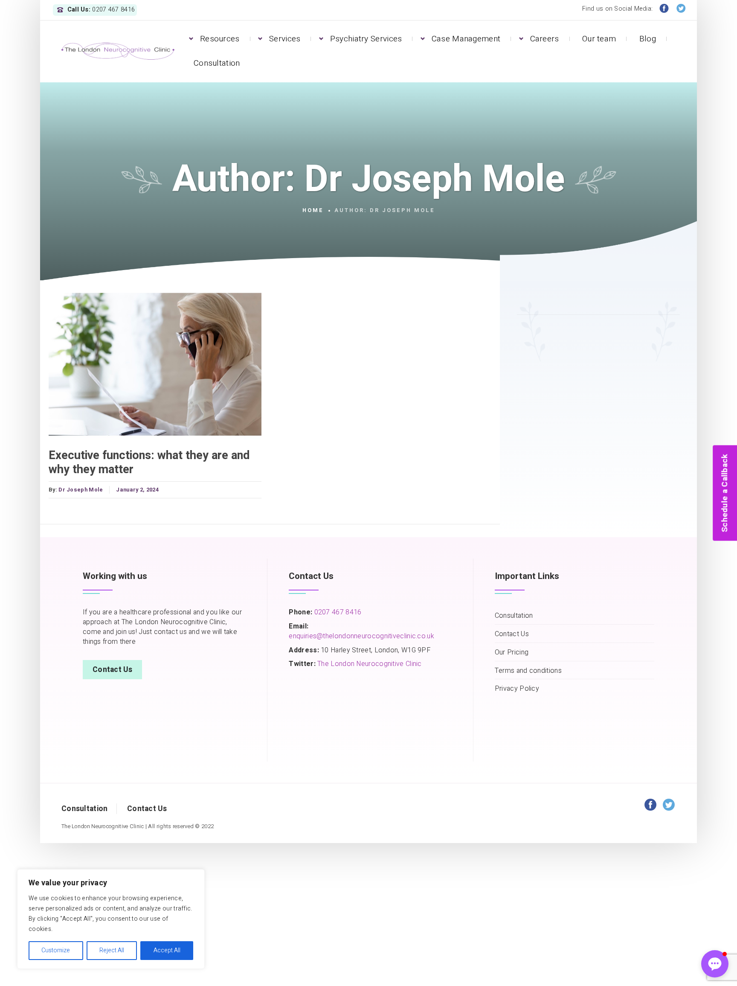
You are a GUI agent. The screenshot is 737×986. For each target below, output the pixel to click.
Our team (599, 39)
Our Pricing (511, 652)
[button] (714, 963)
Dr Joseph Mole (80, 490)
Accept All (167, 950)
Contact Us (112, 669)
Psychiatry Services (366, 39)
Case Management (466, 39)
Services (284, 39)
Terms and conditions (528, 671)
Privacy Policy (517, 689)
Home (313, 210)
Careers (544, 39)
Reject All (111, 950)
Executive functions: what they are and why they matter (149, 462)
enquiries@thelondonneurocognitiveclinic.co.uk (361, 636)
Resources (220, 39)
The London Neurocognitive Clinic (369, 664)
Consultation (217, 63)
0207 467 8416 (336, 612)
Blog (647, 39)
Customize (55, 950)
